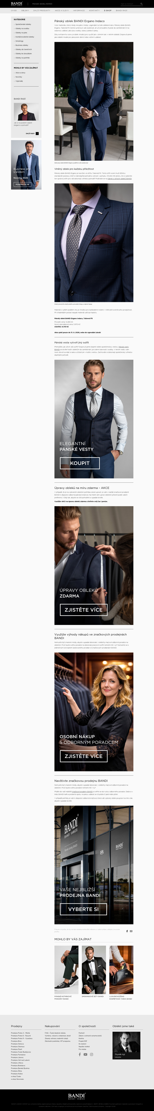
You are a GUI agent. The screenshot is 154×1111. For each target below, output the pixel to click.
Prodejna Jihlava (17, 1063)
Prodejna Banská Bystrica (20, 1068)
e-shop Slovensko (17, 1079)
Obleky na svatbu (22, 28)
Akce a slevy (20, 73)
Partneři (81, 1033)
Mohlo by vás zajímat (26, 68)
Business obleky (22, 45)
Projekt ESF (83, 1041)
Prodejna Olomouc (17, 1046)
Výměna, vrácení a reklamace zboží (58, 1036)
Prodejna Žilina (16, 1071)
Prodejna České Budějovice (21, 1052)
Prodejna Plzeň (16, 1049)
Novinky (19, 77)
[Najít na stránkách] (141, 3)
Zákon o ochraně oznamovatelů (90, 1036)
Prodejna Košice (17, 1074)
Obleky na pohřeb (23, 58)
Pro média (82, 1049)
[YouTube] (85, 1054)
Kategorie (19, 19)
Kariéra (81, 1038)
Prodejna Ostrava (17, 1044)
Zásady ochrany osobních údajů (56, 1038)
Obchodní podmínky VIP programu (58, 1041)
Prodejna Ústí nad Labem (20, 1060)
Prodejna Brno (16, 1041)
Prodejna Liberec (17, 1057)
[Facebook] (80, 1054)
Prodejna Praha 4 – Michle (20, 1033)
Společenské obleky (23, 24)
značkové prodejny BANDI (82, 792)
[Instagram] (91, 1054)
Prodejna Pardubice (18, 1055)
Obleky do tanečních (24, 49)
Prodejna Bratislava (18, 1065)
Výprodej (19, 81)
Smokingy (19, 41)
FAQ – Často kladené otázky (55, 1033)
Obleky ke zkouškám (24, 54)
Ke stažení (82, 1044)
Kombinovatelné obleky (25, 37)
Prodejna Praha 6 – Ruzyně (21, 1036)
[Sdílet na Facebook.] (127, 931)
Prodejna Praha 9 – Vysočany (21, 1038)
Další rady (30, 133)
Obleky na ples (21, 33)
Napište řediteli (84, 1046)
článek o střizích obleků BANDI (120, 179)
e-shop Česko (16, 1076)
